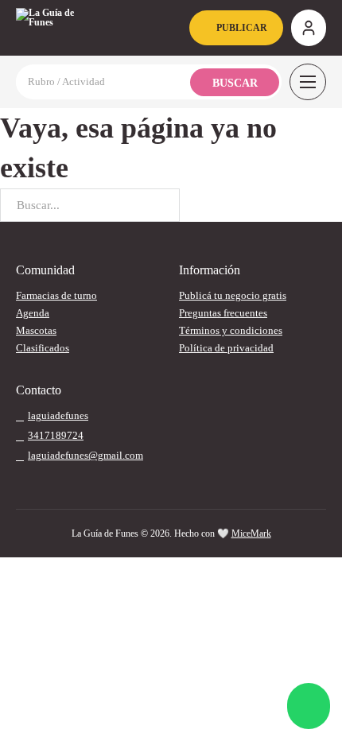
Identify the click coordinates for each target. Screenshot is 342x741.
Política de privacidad (226, 348)
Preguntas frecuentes (223, 313)
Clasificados (42, 348)
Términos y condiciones (230, 330)
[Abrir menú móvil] (308, 82)
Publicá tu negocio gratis (232, 295)
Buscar (235, 83)
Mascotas (36, 330)
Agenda (32, 313)
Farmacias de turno (56, 295)
